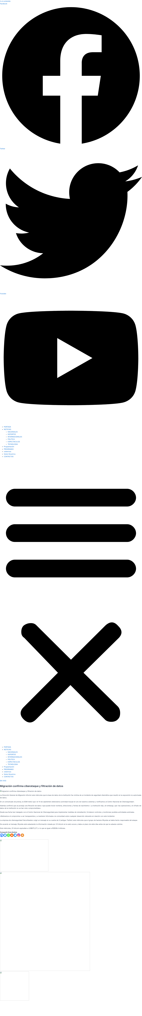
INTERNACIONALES (15, 437)
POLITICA (11, 439)
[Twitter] (5, 835)
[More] (22, 835)
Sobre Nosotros (9, 454)
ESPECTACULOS (14, 442)
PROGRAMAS (9, 449)
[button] (71, 601)
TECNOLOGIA (13, 444)
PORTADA (7, 427)
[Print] (12, 835)
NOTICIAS (7, 429)
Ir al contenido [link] (5, 1)
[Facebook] (1, 835)
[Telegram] (15, 835)
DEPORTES (12, 434)
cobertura (7, 451)
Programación (9, 447)
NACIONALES (13, 432)
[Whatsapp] (8, 835)
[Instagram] (18, 835)
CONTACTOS (8, 456)
